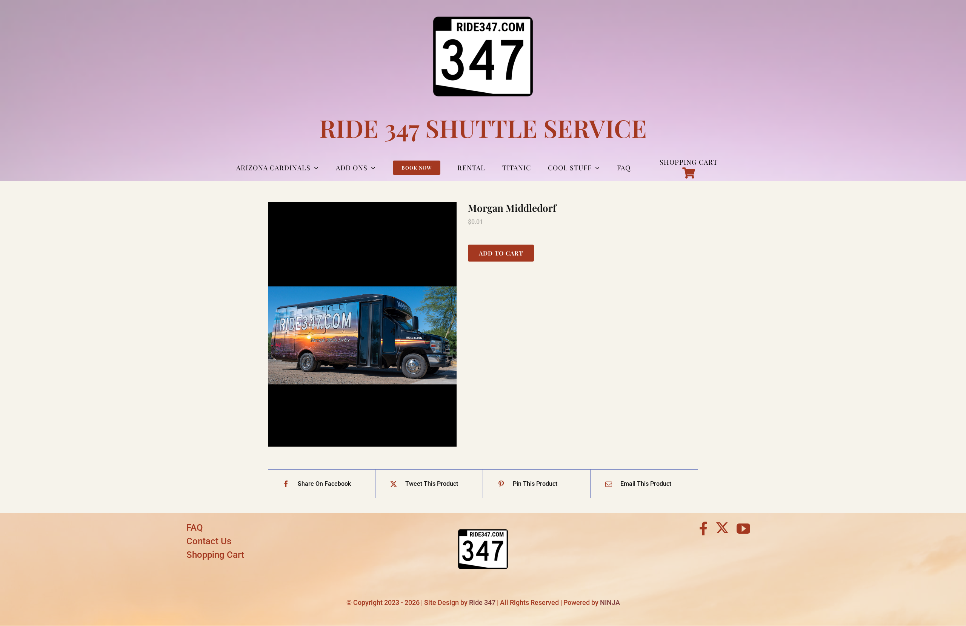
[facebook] (703, 529)
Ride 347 (482, 602)
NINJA (610, 602)
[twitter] (722, 527)
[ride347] (483, 523)
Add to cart (501, 253)
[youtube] (743, 529)
